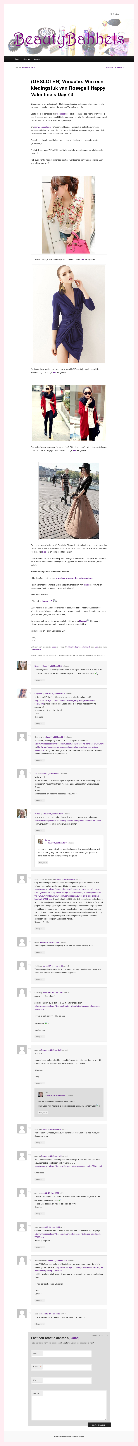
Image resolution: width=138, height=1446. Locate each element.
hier (83, 259)
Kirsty (36, 666)
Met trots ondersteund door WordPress (69, 1436)
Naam (37, 1353)
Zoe (35, 773)
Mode (54, 647)
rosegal (81, 647)
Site (34, 1380)
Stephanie (38, 693)
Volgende (119, 67)
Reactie (36, 1393)
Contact (37, 59)
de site (86, 584)
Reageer (40, 680)
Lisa (96, 647)
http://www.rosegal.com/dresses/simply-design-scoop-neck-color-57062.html (68, 1166)
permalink (37, 649)
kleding (75, 647)
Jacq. (75, 1337)
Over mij (26, 59)
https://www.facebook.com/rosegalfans (74, 578)
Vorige (109, 67)
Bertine (37, 814)
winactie (87, 647)
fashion (69, 647)
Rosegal (61, 113)
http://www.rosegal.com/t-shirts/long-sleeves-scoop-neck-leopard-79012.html (68, 820)
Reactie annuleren (100, 1335)
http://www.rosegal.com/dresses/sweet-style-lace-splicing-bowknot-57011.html (69, 743)
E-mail (37, 1366)
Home (17, 59)
